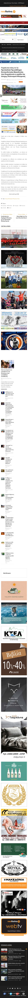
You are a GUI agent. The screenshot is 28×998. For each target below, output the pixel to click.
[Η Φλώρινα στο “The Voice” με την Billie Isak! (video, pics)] (2, 393)
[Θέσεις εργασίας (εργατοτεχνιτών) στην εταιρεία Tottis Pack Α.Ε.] (4, 978)
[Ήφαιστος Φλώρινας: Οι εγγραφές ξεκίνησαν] (14, 341)
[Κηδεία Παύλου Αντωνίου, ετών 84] (4, 965)
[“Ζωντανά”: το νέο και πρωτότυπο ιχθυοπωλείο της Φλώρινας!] (2, 446)
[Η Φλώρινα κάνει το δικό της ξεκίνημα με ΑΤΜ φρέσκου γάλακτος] (2, 554)
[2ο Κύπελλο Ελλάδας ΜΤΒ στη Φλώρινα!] (14, 320)
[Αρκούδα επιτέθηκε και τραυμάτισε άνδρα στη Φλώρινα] (2, 458)
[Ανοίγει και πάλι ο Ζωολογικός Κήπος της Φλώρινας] (2, 543)
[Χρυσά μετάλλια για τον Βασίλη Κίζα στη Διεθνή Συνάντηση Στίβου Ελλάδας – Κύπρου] (14, 279)
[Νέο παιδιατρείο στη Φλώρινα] (2, 470)
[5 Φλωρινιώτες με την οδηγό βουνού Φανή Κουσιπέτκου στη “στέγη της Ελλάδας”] (14, 300)
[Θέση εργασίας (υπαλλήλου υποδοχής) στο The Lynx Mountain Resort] (4, 971)
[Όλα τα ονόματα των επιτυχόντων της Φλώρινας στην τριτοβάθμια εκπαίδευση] (7, 364)
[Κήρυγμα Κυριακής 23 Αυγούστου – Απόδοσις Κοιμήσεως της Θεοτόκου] (4, 958)
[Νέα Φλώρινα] (8, 11)
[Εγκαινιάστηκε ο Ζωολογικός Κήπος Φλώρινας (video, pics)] (2, 420)
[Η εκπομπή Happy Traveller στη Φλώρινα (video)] (2, 506)
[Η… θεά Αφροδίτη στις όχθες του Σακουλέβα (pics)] (2, 533)
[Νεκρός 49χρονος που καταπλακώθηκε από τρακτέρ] (2, 495)
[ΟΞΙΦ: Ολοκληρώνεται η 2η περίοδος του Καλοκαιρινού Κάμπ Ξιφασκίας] (14, 239)
